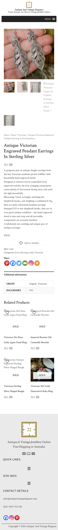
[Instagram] (31, 263)
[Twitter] (19, 263)
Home (6, 135)
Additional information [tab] (15, 274)
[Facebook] (13, 263)
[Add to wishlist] (7, 313)
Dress (16, 252)
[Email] (25, 263)
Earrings (24, 252)
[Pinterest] (7, 263)
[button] (48, 19)
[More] (37, 263)
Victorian (21, 135)
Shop (13, 135)
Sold (31, 252)
